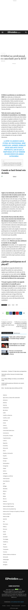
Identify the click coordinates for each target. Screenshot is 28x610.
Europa (4, 461)
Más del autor (17, 333)
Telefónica (5, 541)
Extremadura (6, 463)
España (9, 304)
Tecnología (5, 539)
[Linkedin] (20, 313)
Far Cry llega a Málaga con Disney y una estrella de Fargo (12, 379)
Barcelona (5, 410)
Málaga (5, 486)
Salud (4, 531)
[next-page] (5, 358)
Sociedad (5, 536)
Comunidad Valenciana (8, 430)
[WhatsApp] (7, 313)
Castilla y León (6, 417)
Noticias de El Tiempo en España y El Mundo (13, 511)
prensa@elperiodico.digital (17, 601)
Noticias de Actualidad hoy (9, 509)
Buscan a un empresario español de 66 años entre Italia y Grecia (17, 352)
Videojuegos (6, 559)
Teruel (4, 544)
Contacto (8, 605)
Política (4, 526)
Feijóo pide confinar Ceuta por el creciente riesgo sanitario (12, 375)
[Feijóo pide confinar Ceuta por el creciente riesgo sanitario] (5, 338)
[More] (23, 313)
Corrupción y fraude (4, 354)
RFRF (17, 304)
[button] (2, 32)
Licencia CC (23, 605)
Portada (4, 605)
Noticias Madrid (7, 514)
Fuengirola (5, 466)
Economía (5, 445)
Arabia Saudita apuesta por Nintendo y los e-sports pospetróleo (12, 384)
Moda (4, 496)
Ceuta (3, 340)
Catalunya (5, 420)
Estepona (5, 458)
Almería (5, 402)
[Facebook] (10, 313)
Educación (5, 448)
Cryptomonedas (7, 438)
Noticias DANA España (8, 506)
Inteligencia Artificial (8, 476)
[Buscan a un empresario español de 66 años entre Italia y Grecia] (5, 352)
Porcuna (5, 529)
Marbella (5, 488)
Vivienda (5, 562)
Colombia (5, 428)
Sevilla (4, 534)
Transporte (5, 549)
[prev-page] (2, 358)
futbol (13, 304)
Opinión (5, 519)
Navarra (5, 501)
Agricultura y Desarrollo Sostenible (11, 397)
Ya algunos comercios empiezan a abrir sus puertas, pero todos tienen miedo (7, 324)
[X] (14, 313)
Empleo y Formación (8, 453)
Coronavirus (3, 53)
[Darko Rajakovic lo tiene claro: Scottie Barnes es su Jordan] (5, 345)
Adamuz (5, 395)
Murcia (4, 498)
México (4, 491)
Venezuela (5, 557)
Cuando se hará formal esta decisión (12, 163)
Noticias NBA (6, 516)
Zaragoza (5, 564)
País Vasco (5, 524)
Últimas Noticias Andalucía (9, 554)
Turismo (5, 552)
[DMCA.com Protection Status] (18, 589)
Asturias (5, 405)
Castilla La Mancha (7, 415)
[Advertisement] (14, 16)
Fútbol (4, 468)
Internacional (6, 478)
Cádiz (4, 412)
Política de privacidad (15, 605)
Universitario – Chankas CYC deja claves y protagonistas (13, 371)
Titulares (5, 547)
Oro (4, 521)
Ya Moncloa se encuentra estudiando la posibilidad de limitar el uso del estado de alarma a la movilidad (20, 325)
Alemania (5, 400)
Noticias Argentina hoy (8, 504)
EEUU (4, 450)
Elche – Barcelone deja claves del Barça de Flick (11, 388)
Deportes (3, 347)
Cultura (5, 440)
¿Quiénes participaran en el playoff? (12, 165)
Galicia (4, 471)
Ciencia (5, 425)
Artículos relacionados (7, 333)
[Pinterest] (17, 313)
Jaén (4, 483)
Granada (5, 473)
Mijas (4, 493)
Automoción (6, 407)
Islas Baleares (6, 481)
